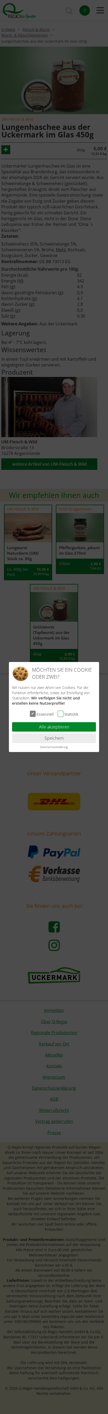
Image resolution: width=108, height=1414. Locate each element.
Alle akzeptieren (54, 727)
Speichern (54, 738)
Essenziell (45, 713)
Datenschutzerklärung (54, 747)
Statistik (71, 713)
